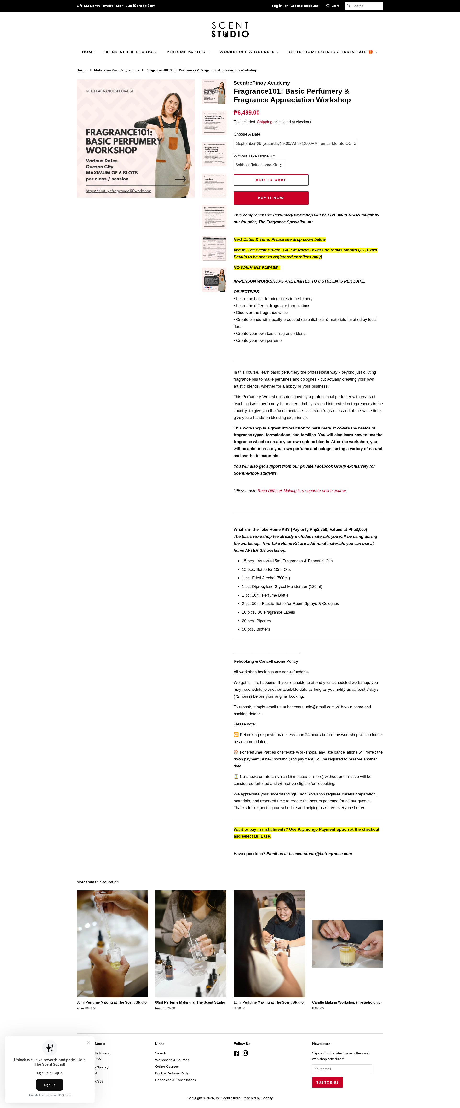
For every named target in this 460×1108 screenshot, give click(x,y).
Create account (304, 5)
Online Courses (167, 1066)
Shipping (264, 122)
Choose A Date (247, 134)
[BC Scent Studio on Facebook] (236, 1054)
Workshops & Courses (247, 52)
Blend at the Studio (129, 52)
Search (160, 1053)
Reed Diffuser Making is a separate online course (302, 490)
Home (88, 52)
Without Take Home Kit (254, 156)
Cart (335, 5)
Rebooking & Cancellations (175, 1080)
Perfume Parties (187, 52)
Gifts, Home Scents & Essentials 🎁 (332, 52)
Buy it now (271, 198)
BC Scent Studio (228, 1098)
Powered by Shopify (257, 1098)
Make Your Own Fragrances (116, 70)
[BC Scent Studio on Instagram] (245, 1054)
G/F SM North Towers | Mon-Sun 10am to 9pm (116, 5)
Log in (277, 5)
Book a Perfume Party (172, 1073)
